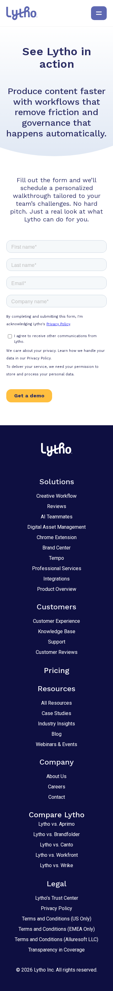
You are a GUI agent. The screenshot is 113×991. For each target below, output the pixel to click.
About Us (56, 776)
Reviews (56, 506)
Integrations (56, 579)
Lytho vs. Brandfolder (56, 834)
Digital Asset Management (56, 527)
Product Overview (56, 589)
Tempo (56, 558)
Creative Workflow (56, 496)
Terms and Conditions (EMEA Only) (57, 929)
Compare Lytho (56, 814)
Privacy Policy (56, 908)
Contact (56, 797)
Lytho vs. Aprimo (56, 824)
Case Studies (56, 713)
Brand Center (56, 548)
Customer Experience (56, 621)
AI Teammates (57, 517)
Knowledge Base (56, 631)
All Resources (56, 703)
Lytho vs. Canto (56, 845)
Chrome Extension (57, 537)
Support (56, 642)
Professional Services (56, 568)
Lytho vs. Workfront (56, 855)
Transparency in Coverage (56, 950)
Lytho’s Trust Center (56, 898)
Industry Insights (56, 724)
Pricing (56, 670)
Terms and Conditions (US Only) (56, 919)
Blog (56, 734)
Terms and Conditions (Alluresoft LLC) (56, 939)
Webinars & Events (56, 744)
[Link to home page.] (21, 13)
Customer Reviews (57, 652)
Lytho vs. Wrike (56, 865)
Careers (56, 787)
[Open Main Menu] (99, 13)
